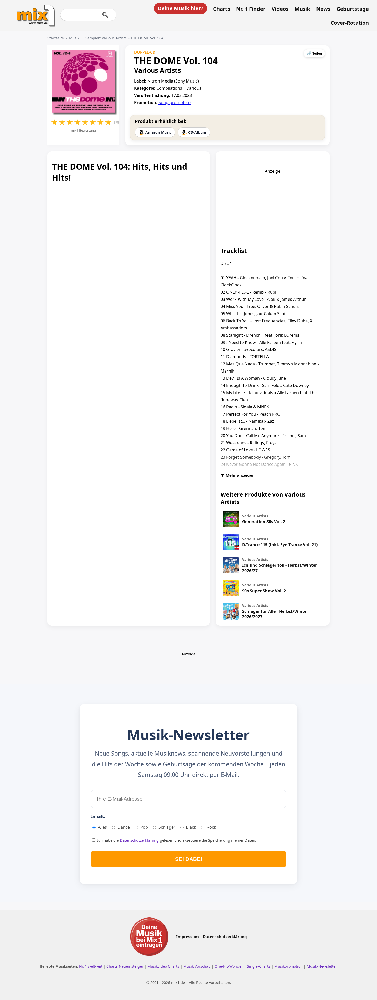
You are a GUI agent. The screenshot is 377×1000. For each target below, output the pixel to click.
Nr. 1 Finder (250, 9)
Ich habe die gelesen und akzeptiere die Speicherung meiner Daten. (176, 840)
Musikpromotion (289, 966)
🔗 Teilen (314, 53)
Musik (302, 9)
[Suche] (105, 14)
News (323, 9)
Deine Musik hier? (180, 8)
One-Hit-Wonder (229, 966)
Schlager (166, 827)
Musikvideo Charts (163, 966)
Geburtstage (352, 9)
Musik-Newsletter (322, 966)
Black (191, 827)
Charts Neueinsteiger (125, 966)
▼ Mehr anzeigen (238, 475)
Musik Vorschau (197, 966)
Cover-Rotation (350, 23)
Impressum (187, 936)
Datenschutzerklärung (139, 840)
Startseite (55, 38)
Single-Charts (259, 966)
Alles (102, 827)
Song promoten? (174, 102)
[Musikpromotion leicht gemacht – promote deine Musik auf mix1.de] (149, 936)
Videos (280, 9)
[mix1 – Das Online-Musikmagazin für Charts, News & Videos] (33, 12)
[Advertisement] (272, 206)
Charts (221, 9)
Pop (144, 827)
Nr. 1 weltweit (91, 966)
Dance (123, 827)
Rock (211, 827)
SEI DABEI (188, 859)
